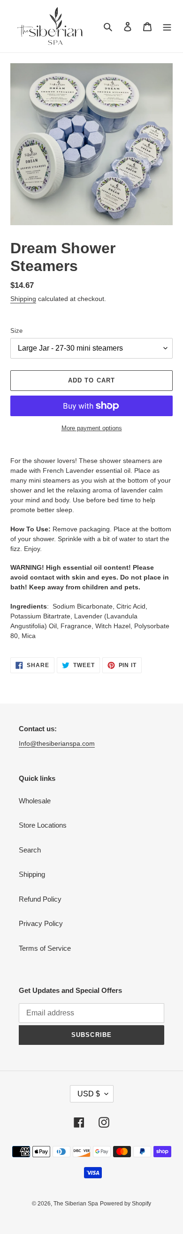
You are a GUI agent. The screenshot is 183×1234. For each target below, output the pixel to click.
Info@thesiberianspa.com (57, 743)
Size (16, 330)
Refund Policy (40, 899)
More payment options (91, 428)
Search (30, 850)
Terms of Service (45, 948)
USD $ (88, 1094)
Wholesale (35, 801)
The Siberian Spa (75, 1203)
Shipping (23, 298)
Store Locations (43, 825)
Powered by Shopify (125, 1203)
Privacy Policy (41, 923)
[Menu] (167, 26)
